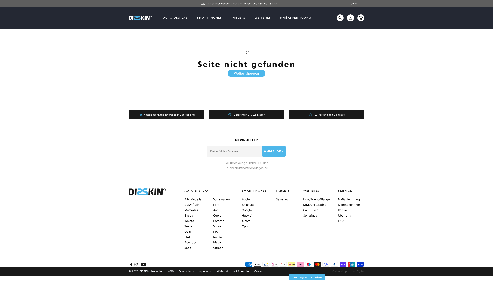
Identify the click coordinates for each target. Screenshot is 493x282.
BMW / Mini (192, 204)
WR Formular (241, 271)
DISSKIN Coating (314, 204)
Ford (216, 204)
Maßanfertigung (349, 199)
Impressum (205, 271)
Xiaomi (246, 221)
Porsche (219, 221)
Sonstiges (310, 215)
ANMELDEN (274, 151)
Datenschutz (186, 271)
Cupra (217, 215)
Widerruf (222, 271)
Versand (259, 271)
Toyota (189, 221)
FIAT (187, 237)
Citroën (218, 248)
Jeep (187, 248)
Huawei (247, 215)
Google (247, 210)
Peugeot (190, 242)
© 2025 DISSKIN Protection (146, 271)
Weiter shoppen (246, 73)
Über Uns (344, 215)
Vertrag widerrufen (307, 277)
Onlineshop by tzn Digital (348, 271)
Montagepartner (349, 204)
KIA (215, 231)
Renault (218, 237)
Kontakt (353, 4)
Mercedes (191, 210)
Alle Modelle (193, 199)
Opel (187, 231)
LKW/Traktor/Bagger (317, 199)
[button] (176, 18)
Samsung (248, 204)
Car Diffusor (311, 210)
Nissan (218, 242)
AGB (171, 271)
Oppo (245, 226)
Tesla (188, 226)
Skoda (188, 215)
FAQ (341, 221)
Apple (246, 199)
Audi (216, 210)
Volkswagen (221, 199)
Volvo (217, 226)
